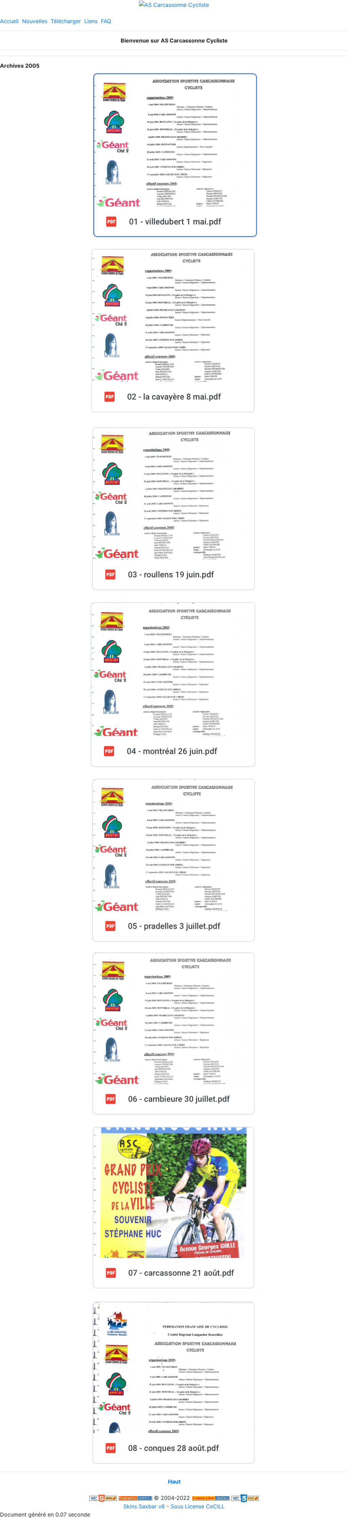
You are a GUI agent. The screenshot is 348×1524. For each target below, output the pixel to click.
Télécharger (66, 21)
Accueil (9, 21)
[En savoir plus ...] (211, 1497)
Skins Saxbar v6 (144, 1506)
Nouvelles (34, 21)
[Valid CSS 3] (245, 1497)
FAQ (106, 21)
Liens (91, 21)
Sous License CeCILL (198, 1506)
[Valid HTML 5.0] (103, 1497)
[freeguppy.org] (135, 1497)
